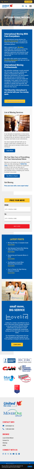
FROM (6, 205)
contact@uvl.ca (9, 426)
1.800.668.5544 (9, 429)
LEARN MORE (17, 344)
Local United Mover (8, 438)
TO (5, 214)
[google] (17, 454)
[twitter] (8, 454)
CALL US (6, 1)
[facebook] (3, 454)
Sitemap (5, 443)
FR (23, 6)
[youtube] (14, 454)
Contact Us (6, 440)
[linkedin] (11, 454)
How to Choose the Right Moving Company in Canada (17, 271)
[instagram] (6, 454)
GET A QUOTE (28, 1)
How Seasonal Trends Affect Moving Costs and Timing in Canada (18, 250)
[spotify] (19, 454)
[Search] (26, 6)
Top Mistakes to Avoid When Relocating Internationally (16, 264)
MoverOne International (11, 41)
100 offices (20, 47)
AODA (4, 445)
